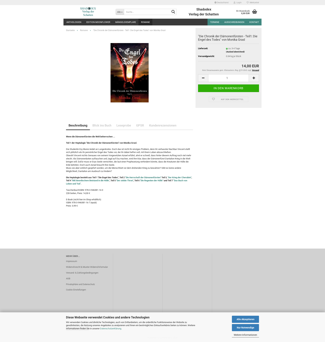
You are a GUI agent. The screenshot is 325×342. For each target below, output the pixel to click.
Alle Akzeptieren (245, 319)
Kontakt (254, 22)
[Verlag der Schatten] (88, 12)
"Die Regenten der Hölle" (151, 180)
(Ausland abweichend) (235, 52)
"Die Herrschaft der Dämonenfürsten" (143, 177)
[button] (221, 2)
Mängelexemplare (125, 22)
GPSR (140, 125)
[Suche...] (173, 12)
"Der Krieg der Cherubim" (179, 177)
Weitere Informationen (245, 335)
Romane (145, 22)
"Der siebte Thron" (124, 180)
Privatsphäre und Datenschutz (80, 284)
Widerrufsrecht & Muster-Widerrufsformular (87, 267)
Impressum (71, 261)
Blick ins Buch (101, 125)
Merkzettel (254, 2)
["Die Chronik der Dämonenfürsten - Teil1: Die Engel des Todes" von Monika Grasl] (130, 72)
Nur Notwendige (245, 327)
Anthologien (73, 22)
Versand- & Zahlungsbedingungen (82, 272)
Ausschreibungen (234, 22)
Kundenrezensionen (162, 125)
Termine (214, 22)
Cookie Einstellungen (76, 289)
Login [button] (238, 2)
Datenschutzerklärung (110, 328)
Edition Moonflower (98, 22)
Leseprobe (123, 125)
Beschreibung (78, 125)
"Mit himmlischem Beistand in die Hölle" (91, 180)
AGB (68, 278)
